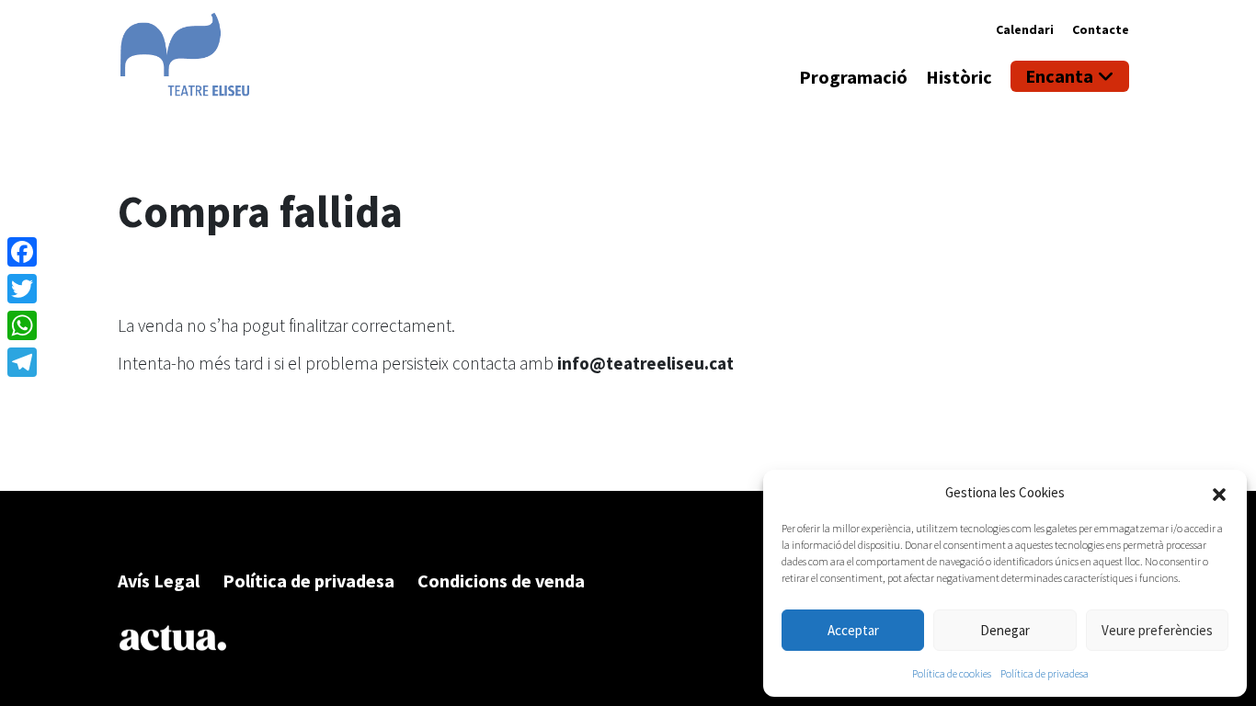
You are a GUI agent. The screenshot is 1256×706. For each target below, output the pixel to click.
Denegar (1005, 630)
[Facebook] (22, 251)
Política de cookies (951, 673)
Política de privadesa (1044, 673)
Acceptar (853, 630)
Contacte (1100, 29)
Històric (959, 76)
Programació (853, 76)
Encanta (1059, 75)
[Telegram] (22, 362)
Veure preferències (1157, 630)
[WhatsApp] (22, 325)
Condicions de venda (501, 580)
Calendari (1025, 29)
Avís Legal (159, 580)
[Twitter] (22, 288)
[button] (1219, 493)
